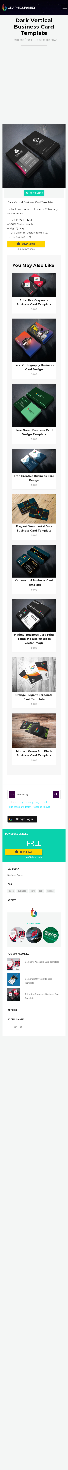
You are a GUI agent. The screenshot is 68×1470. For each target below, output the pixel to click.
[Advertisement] (34, 81)
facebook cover (42, 807)
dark (41, 891)
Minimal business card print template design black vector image (34, 639)
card (33, 891)
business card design (20, 807)
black (11, 891)
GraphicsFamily (34, 923)
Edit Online (36, 193)
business (22, 891)
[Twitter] (15, 1027)
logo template (43, 802)
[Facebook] (10, 1027)
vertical (50, 891)
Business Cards (14, 875)
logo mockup (26, 802)
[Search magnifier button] (56, 794)
